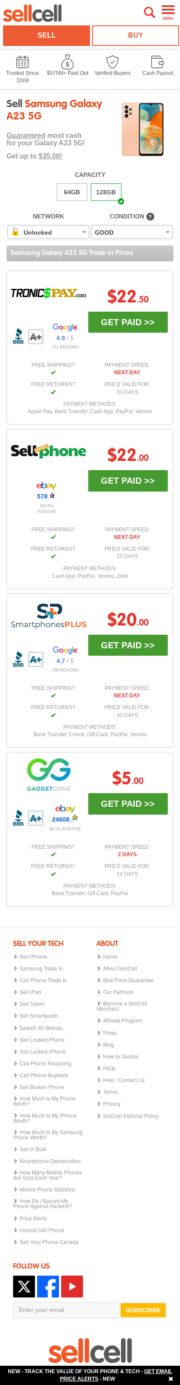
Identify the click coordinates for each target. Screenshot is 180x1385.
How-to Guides (120, 1056)
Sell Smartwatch (39, 1015)
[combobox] (48, 232)
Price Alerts (33, 1218)
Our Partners (118, 992)
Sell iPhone (33, 956)
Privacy (112, 1103)
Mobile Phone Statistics (47, 1189)
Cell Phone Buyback (44, 1075)
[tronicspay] (48, 293)
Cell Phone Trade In (43, 980)
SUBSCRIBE (143, 1310)
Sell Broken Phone (42, 1087)
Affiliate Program (122, 1020)
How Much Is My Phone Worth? (44, 1101)
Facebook (48, 1286)
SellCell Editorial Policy (131, 1115)
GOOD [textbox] (104, 232)
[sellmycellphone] (48, 451)
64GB (72, 192)
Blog (108, 1044)
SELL (47, 35)
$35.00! (50, 156)
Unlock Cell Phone (42, 1230)
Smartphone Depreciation (50, 1161)
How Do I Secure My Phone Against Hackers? (42, 1203)
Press (110, 1032)
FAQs (109, 1068)
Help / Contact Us (124, 1080)
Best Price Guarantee (128, 980)
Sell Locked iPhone (43, 1051)
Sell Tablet (32, 1003)
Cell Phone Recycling (45, 1063)
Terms (110, 1091)
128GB (106, 192)
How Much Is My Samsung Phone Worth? (48, 1134)
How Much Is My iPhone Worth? (45, 1118)
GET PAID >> (128, 322)
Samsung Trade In (41, 968)
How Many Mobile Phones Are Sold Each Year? (47, 1175)
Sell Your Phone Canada (49, 1241)
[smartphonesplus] (48, 616)
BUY (135, 35)
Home (110, 956)
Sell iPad (30, 992)
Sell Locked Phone (42, 1039)
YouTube (72, 1286)
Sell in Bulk (33, 1149)
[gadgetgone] (48, 774)
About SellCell (120, 968)
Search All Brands (41, 1027)
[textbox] (34, 232)
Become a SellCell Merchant (122, 1006)
